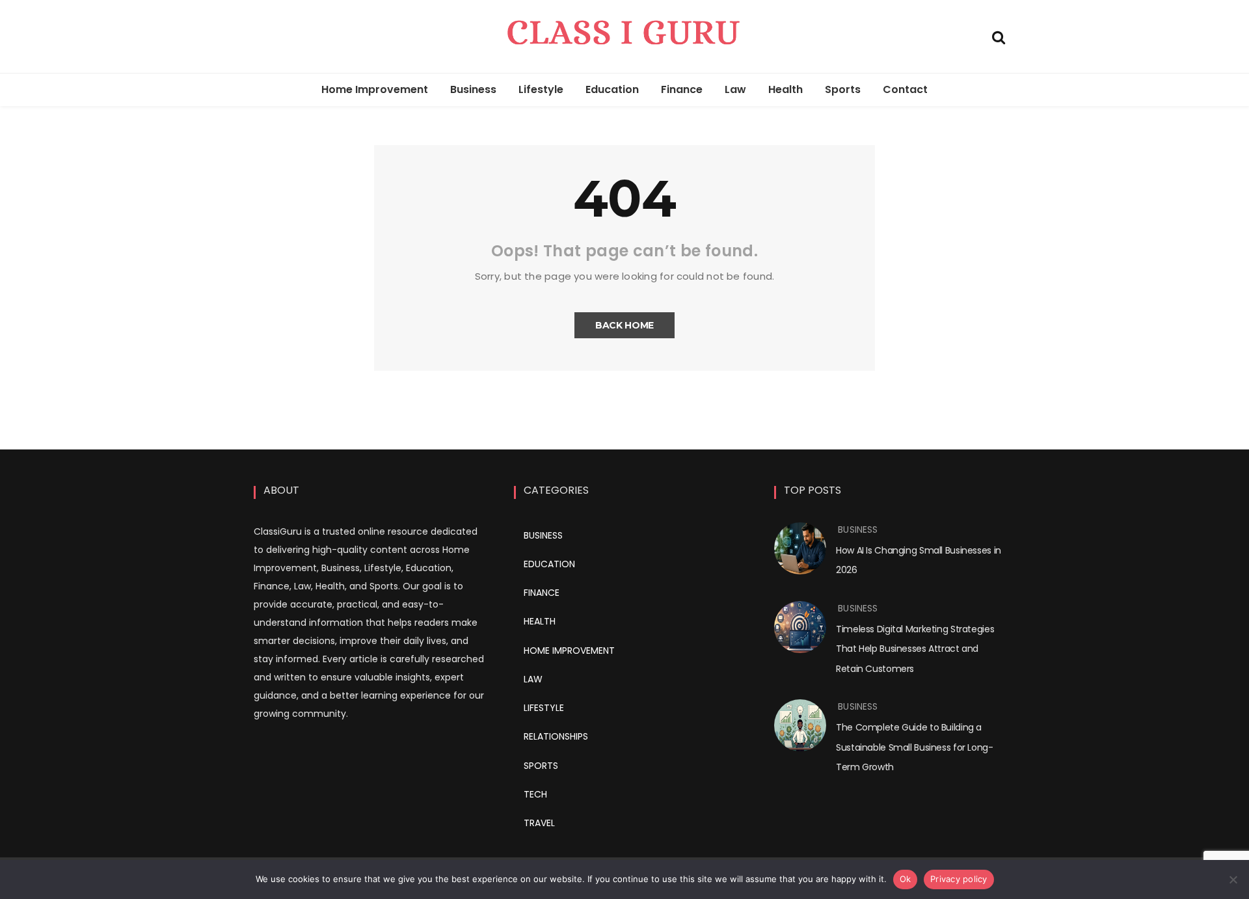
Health (785, 89)
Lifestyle (540, 89)
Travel (539, 822)
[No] (1232, 879)
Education (612, 89)
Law (735, 89)
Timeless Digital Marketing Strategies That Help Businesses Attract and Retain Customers (915, 649)
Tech (535, 794)
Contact (905, 89)
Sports (843, 89)
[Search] (998, 36)
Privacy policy (958, 879)
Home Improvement (374, 89)
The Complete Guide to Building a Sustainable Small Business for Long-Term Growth (914, 747)
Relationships (556, 736)
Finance (682, 89)
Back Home (624, 325)
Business (473, 89)
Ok (905, 879)
